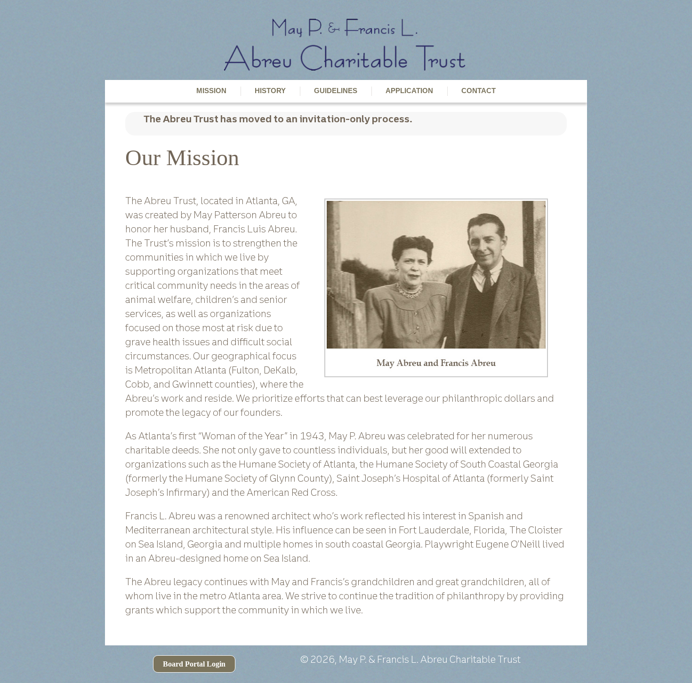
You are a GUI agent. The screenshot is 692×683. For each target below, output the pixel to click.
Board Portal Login (194, 664)
